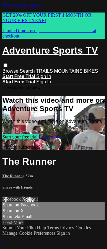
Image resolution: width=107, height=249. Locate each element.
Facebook (12, 199)
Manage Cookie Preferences (29, 233)
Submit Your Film (19, 227)
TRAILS (44, 71)
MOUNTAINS (68, 71)
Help (42, 227)
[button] (5, 65)
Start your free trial (20, 136)
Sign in (43, 76)
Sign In (43, 81)
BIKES (91, 71)
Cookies (83, 227)
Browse (11, 71)
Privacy (67, 227)
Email (32, 199)
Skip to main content (21, 4)
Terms (53, 227)
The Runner (12, 176)
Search (28, 71)
